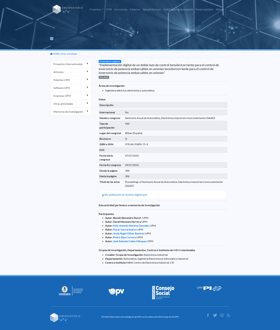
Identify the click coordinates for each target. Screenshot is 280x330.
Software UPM (61, 87)
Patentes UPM (61, 79)
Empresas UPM (62, 95)
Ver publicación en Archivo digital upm (126, 194)
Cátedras (135, 9)
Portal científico (204, 9)
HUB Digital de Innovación (178, 9)
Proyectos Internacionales (68, 63)
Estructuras (120, 9)
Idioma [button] (220, 9)
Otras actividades (69, 54)
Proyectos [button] (95, 9)
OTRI (109, 9)
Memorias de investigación (68, 111)
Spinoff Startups (152, 9)
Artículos (58, 71)
